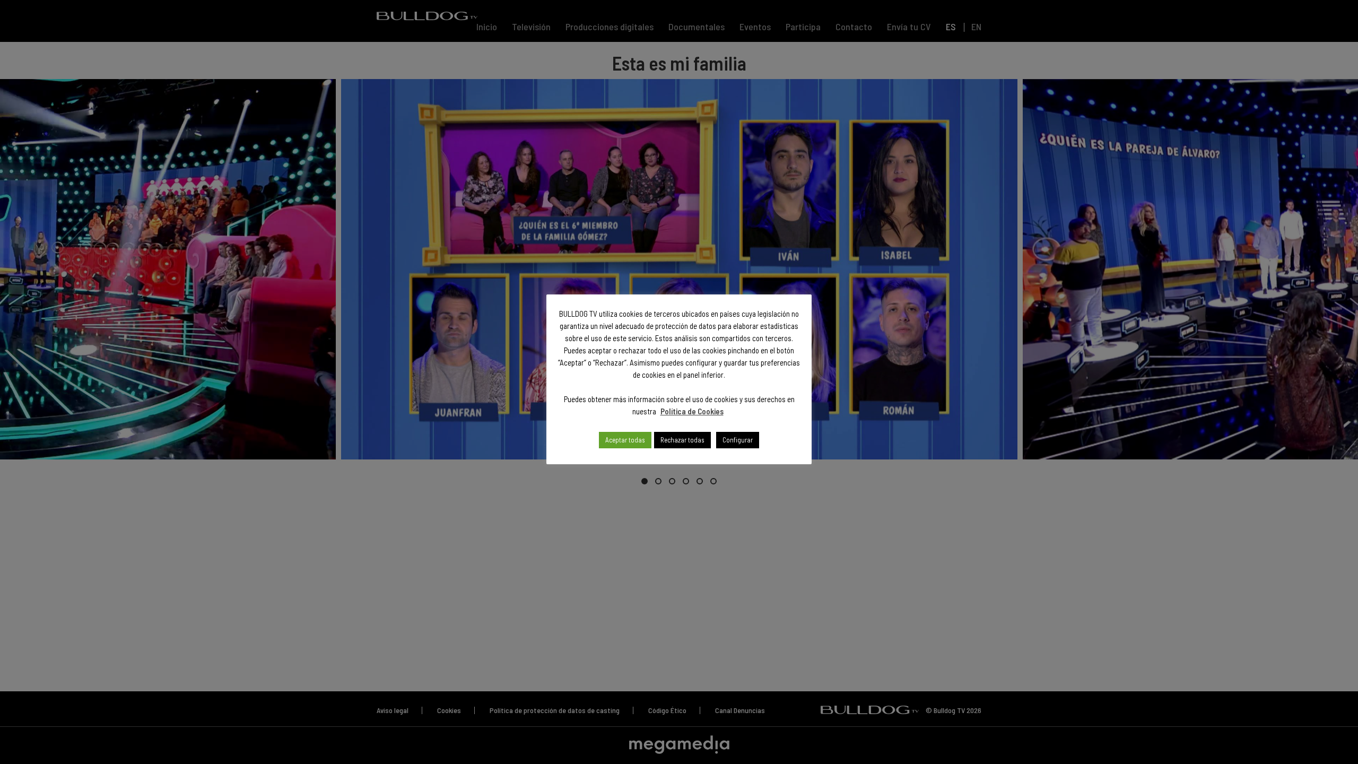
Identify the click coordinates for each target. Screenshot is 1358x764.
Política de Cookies (692, 411)
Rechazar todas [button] (682, 440)
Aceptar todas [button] (625, 440)
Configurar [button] (737, 440)
